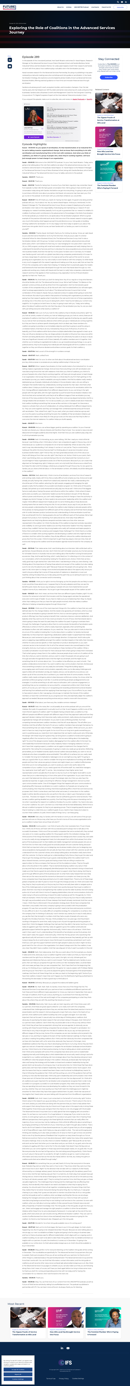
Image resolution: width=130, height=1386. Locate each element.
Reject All (18, 1374)
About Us (60, 7)
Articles (68, 7)
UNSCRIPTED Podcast (81, 7)
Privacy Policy (64, 1378)
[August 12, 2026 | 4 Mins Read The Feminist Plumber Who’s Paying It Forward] (103, 1340)
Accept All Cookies (18, 1369)
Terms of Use (50, 1378)
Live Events (95, 7)
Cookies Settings (78, 1378)
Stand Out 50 (106, 7)
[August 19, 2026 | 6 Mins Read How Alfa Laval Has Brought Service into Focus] (65, 1340)
